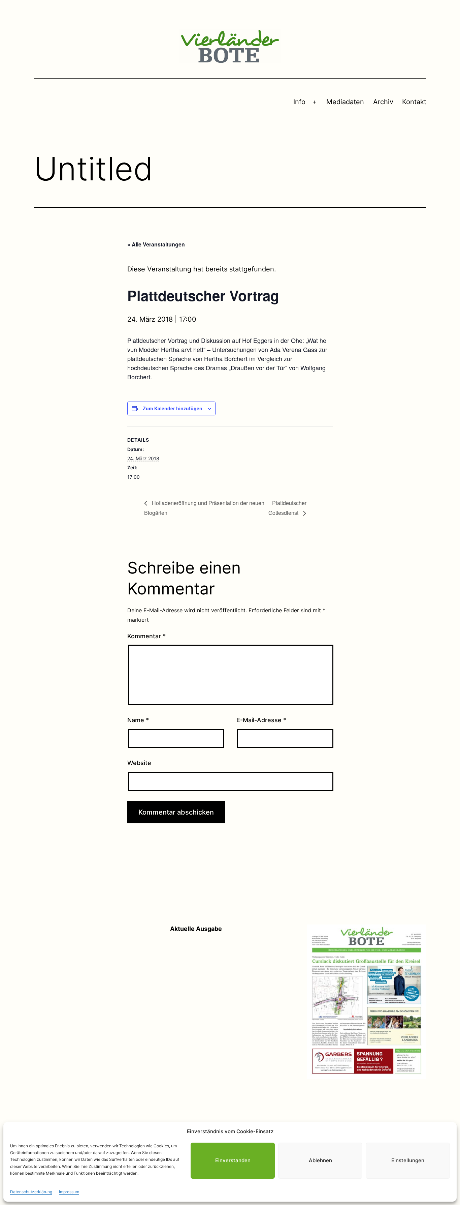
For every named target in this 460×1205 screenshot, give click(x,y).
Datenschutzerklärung (31, 1191)
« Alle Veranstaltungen (156, 244)
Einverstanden (233, 1160)
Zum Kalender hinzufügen (172, 408)
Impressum (69, 1191)
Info (299, 102)
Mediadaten (345, 102)
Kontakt (414, 102)
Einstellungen (407, 1160)
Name (138, 720)
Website (139, 762)
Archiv (383, 102)
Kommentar (146, 636)
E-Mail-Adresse (261, 720)
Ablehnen (320, 1160)
